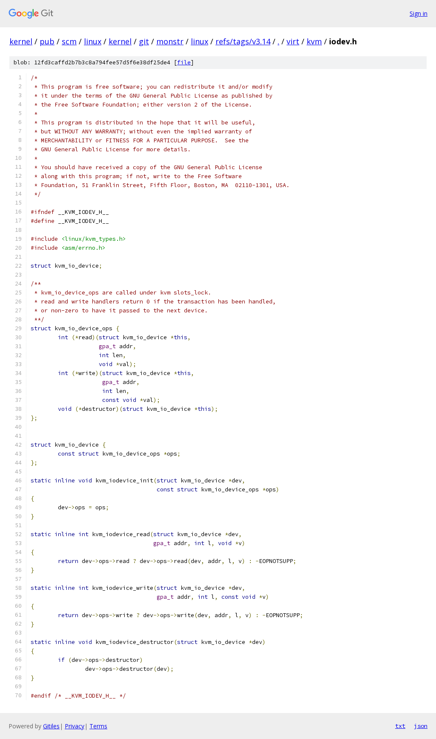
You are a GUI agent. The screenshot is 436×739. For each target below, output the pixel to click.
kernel (20, 41)
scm (69, 41)
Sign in (418, 13)
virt (293, 41)
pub (47, 41)
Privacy (74, 726)
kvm (314, 41)
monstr (170, 41)
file (184, 62)
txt (400, 726)
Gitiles (51, 726)
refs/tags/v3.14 (242, 41)
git (144, 41)
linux (92, 41)
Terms (98, 726)
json (420, 726)
